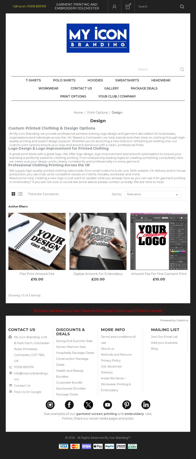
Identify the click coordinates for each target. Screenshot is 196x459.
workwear (117, 174)
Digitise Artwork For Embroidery (98, 274)
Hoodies (95, 80)
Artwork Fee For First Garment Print (159, 274)
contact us (116, 182)
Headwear (160, 80)
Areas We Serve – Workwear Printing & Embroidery (116, 384)
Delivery (107, 372)
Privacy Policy (111, 360)
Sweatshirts (127, 80)
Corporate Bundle (69, 382)
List (21, 194)
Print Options (73, 96)
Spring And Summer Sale (74, 341)
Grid (13, 194)
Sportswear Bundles (71, 388)
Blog (154, 348)
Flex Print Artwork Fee (37, 274)
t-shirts (91, 174)
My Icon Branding (26, 133)
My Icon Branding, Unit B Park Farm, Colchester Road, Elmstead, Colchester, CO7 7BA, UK (32, 349)
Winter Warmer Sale (71, 347)
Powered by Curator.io (174, 320)
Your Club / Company (117, 96)
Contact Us (81, 88)
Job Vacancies (111, 366)
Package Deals (144, 88)
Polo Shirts (64, 80)
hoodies (103, 174)
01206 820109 (36, 6)
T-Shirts (33, 80)
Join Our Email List (164, 337)
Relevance (153, 195)
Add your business (164, 342)
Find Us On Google (27, 392)
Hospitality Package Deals (75, 353)
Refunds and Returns (116, 354)
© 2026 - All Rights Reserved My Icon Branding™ (98, 437)
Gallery (111, 88)
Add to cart (33, 260)
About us (107, 348)
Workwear (48, 88)
